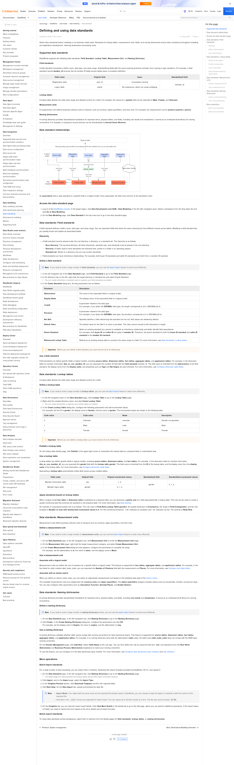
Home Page (43, 24)
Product (195, 36)
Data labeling (125, 503)
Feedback (123, 739)
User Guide (42, 17)
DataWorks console (62, 209)
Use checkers (168, 651)
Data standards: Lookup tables (174, 340)
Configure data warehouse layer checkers (142, 651)
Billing (71, 17)
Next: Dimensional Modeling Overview (181, 727)
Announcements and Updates (94, 17)
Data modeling (74, 23)
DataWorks (21, 17)
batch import (115, 267)
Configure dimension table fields (170, 367)
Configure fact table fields (179, 568)
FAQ (78, 17)
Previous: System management (54, 727)
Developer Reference (58, 17)
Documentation (9, 17)
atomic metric (151, 578)
